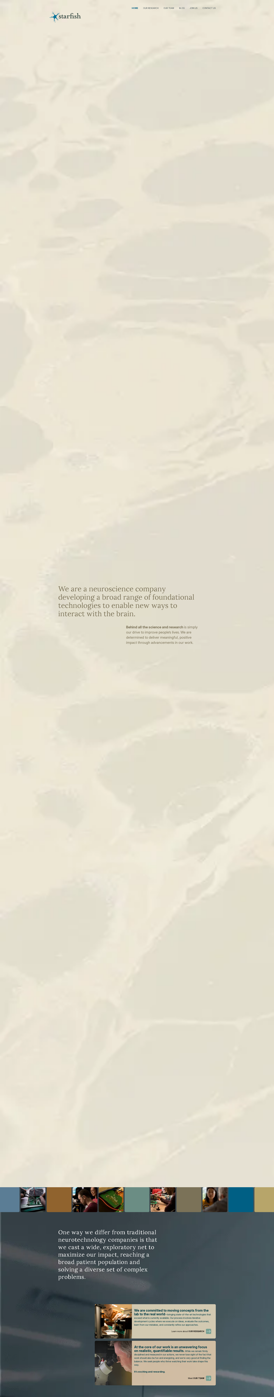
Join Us (194, 8)
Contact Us (209, 8)
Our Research (151, 8)
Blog (182, 8)
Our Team (169, 8)
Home (135, 8)
